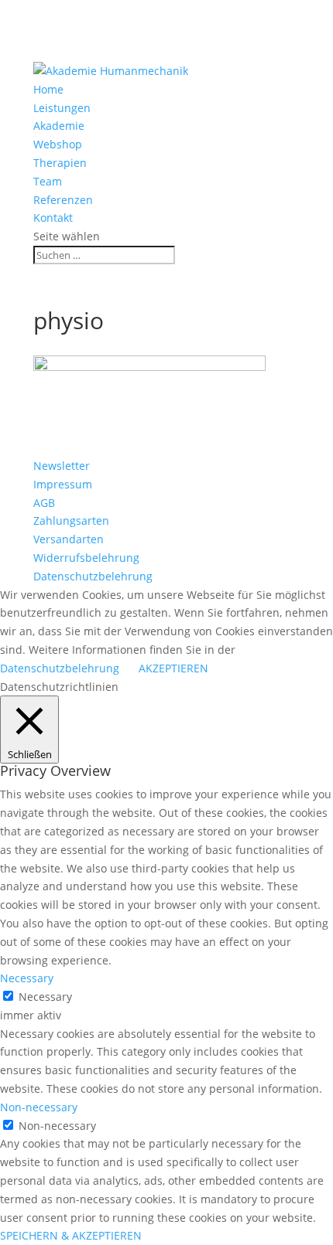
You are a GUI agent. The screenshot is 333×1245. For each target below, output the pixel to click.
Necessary (45, 996)
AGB (44, 502)
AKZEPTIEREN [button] (173, 668)
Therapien (60, 162)
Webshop (57, 144)
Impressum (62, 484)
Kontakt (53, 217)
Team (47, 181)
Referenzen (63, 199)
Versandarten (68, 539)
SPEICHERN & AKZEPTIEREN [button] (71, 1235)
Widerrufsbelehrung (86, 557)
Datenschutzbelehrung (93, 576)
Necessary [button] (26, 978)
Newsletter (61, 465)
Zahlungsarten (71, 520)
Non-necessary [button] (38, 1107)
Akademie (58, 125)
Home (48, 89)
